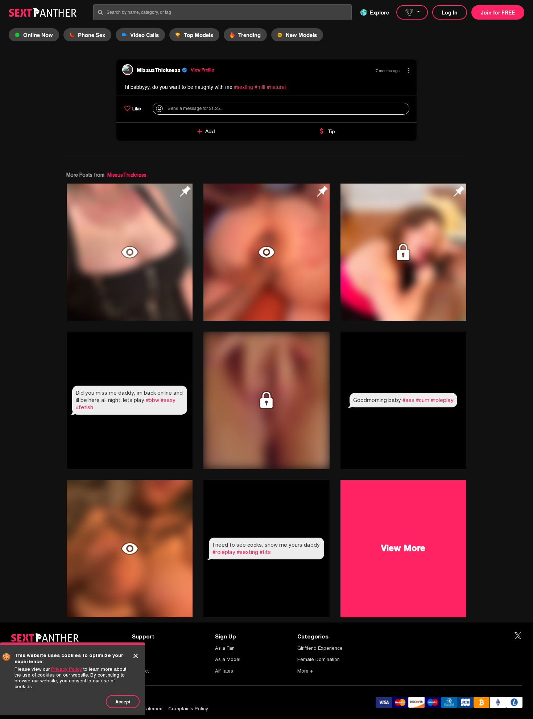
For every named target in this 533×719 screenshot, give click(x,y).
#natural (276, 86)
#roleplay (442, 400)
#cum (422, 400)
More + (305, 671)
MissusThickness (126, 175)
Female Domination (318, 659)
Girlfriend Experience (320, 648)
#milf (260, 86)
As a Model (227, 659)
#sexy (168, 400)
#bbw (152, 400)
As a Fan (225, 648)
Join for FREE (498, 12)
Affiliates (224, 671)
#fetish (84, 407)
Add (210, 131)
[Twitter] (518, 636)
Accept (122, 701)
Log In (450, 12)
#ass (408, 400)
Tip (331, 131)
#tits (265, 552)
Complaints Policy (188, 708)
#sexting (243, 86)
